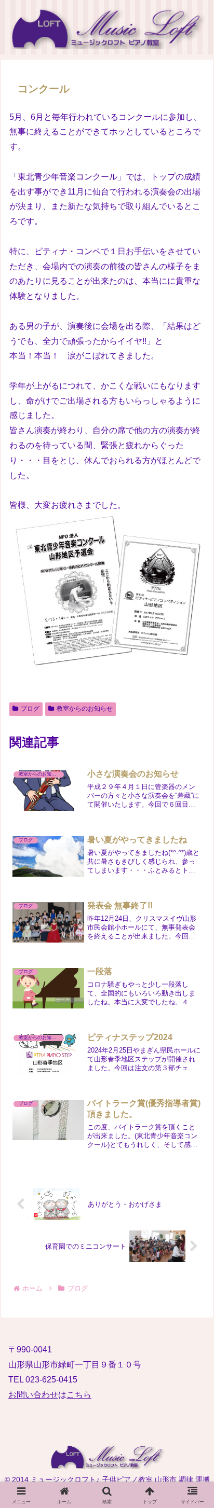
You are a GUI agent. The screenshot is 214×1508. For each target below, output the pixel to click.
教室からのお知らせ (85, 708)
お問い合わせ (33, 1394)
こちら (78, 1394)
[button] (191, 1338)
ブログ (30, 708)
